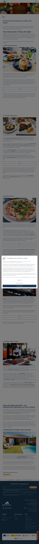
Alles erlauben (19, 286)
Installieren (19, 280)
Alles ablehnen (19, 283)
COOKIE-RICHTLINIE (25, 277)
